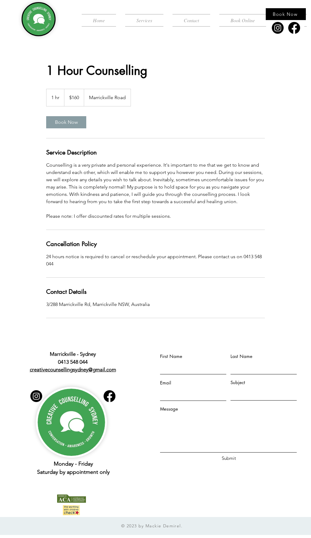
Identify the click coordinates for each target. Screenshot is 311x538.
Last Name (241, 356)
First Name (171, 356)
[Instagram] (278, 28)
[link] (66, 122)
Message (169, 409)
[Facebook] (294, 28)
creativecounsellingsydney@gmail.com (73, 369)
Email (165, 382)
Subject (238, 382)
